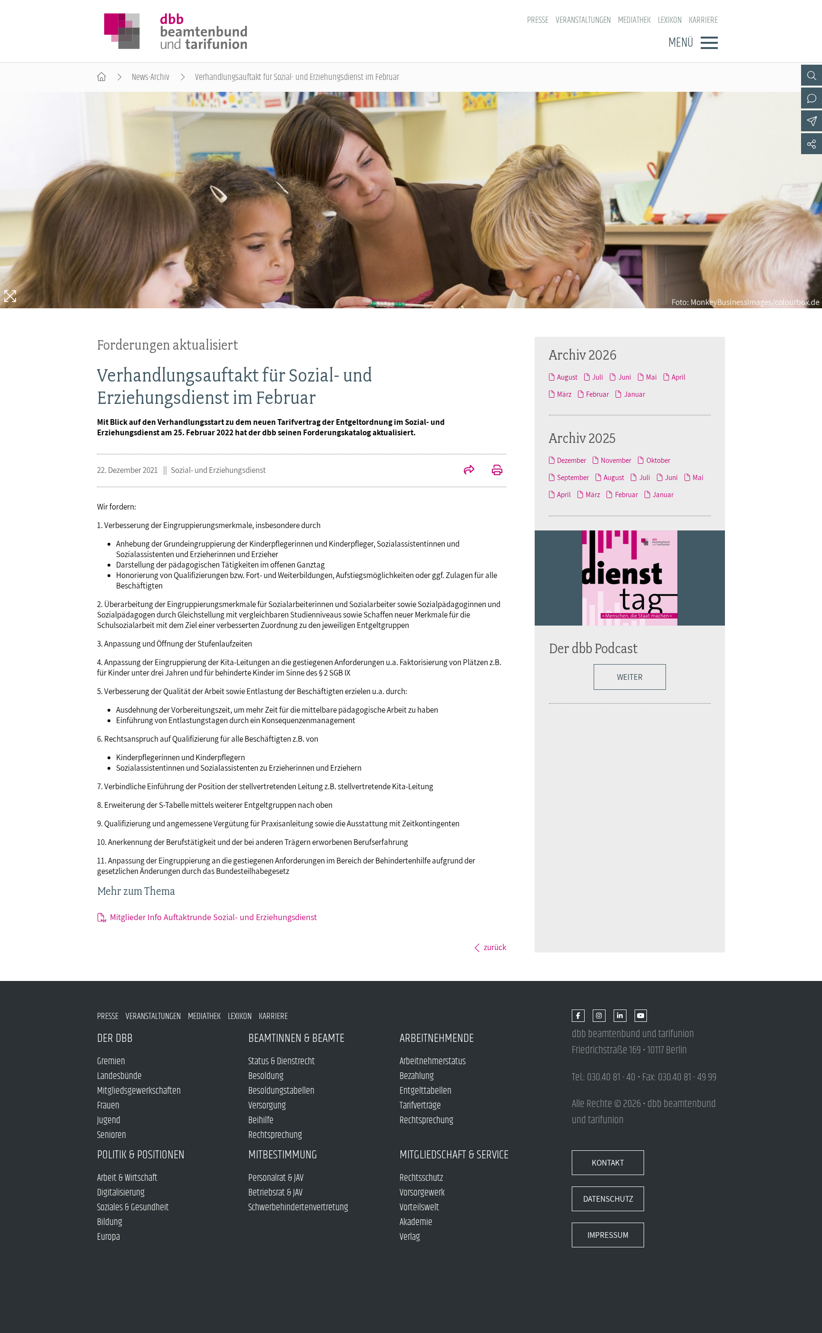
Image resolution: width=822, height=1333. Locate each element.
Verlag (410, 1237)
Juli (597, 377)
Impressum (607, 1235)
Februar (597, 394)
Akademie (416, 1222)
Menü (680, 43)
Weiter (630, 677)
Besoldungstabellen (281, 1091)
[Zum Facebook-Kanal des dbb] (578, 1016)
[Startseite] (101, 77)
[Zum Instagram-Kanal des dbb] (599, 1016)
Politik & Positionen (141, 1155)
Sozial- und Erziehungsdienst (218, 470)
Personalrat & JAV (275, 1178)
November (616, 460)
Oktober (658, 460)
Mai (651, 377)
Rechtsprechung (275, 1135)
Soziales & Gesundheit (133, 1207)
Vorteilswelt (419, 1207)
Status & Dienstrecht (281, 1061)
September (573, 477)
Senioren (111, 1135)
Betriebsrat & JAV (275, 1193)
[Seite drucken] (492, 471)
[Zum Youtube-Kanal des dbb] (641, 1016)
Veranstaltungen (583, 20)
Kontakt (608, 1162)
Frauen (108, 1105)
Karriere (703, 20)
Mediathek (634, 20)
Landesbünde (119, 1076)
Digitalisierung (121, 1193)
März (564, 394)
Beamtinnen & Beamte (296, 1038)
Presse (537, 20)
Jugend (108, 1120)
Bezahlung (417, 1076)
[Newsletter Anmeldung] (811, 120)
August (567, 377)
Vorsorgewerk (422, 1193)
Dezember (571, 460)
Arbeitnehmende (437, 1038)
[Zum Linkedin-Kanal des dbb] (620, 1016)
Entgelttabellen (425, 1091)
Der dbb (115, 1038)
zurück (495, 947)
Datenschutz (608, 1199)
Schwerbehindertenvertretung (298, 1207)
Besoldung (266, 1076)
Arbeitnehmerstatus (433, 1061)
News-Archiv (150, 77)
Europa (108, 1237)
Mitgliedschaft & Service (454, 1155)
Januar (634, 394)
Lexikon (670, 20)
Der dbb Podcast (593, 648)
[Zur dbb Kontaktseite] (811, 98)
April (678, 377)
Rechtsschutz (421, 1178)
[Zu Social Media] (811, 143)
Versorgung (267, 1105)
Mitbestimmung (282, 1155)
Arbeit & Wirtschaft (127, 1178)
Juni (624, 377)
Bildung (109, 1222)
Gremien (111, 1061)
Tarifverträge (420, 1105)
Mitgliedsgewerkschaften (139, 1091)
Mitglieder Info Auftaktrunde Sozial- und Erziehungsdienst (213, 917)
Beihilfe (261, 1120)
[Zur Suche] (811, 75)
